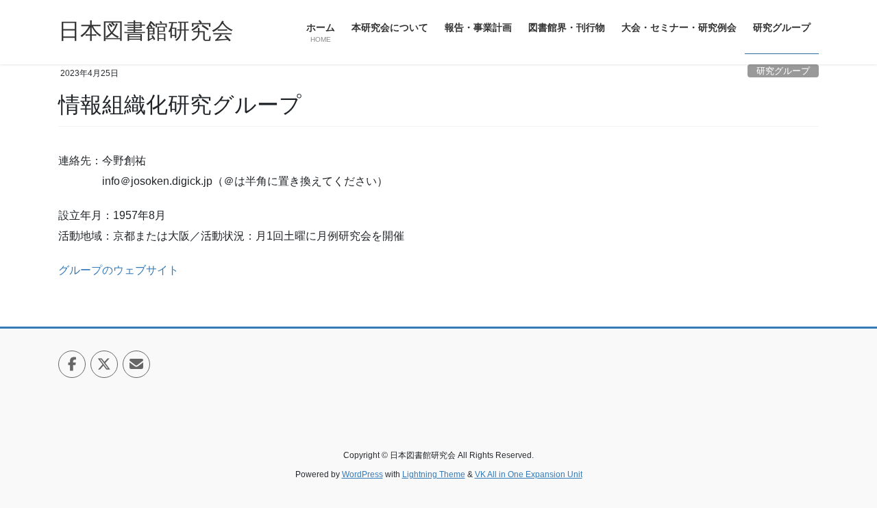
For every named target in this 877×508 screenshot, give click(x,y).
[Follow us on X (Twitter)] (104, 364)
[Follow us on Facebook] (72, 364)
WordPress (362, 474)
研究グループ (783, 71)
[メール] (136, 364)
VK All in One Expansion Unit (528, 474)
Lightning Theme (433, 474)
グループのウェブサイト (118, 270)
